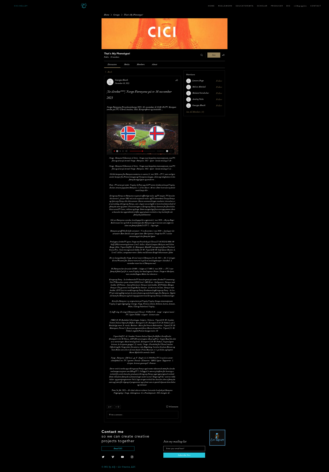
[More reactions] (117, 406)
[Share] (176, 80)
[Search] (201, 55)
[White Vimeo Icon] (112, 456)
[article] (142, 249)
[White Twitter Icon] (103, 456)
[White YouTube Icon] (122, 456)
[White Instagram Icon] (132, 456)
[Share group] (223, 54)
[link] (112, 64)
